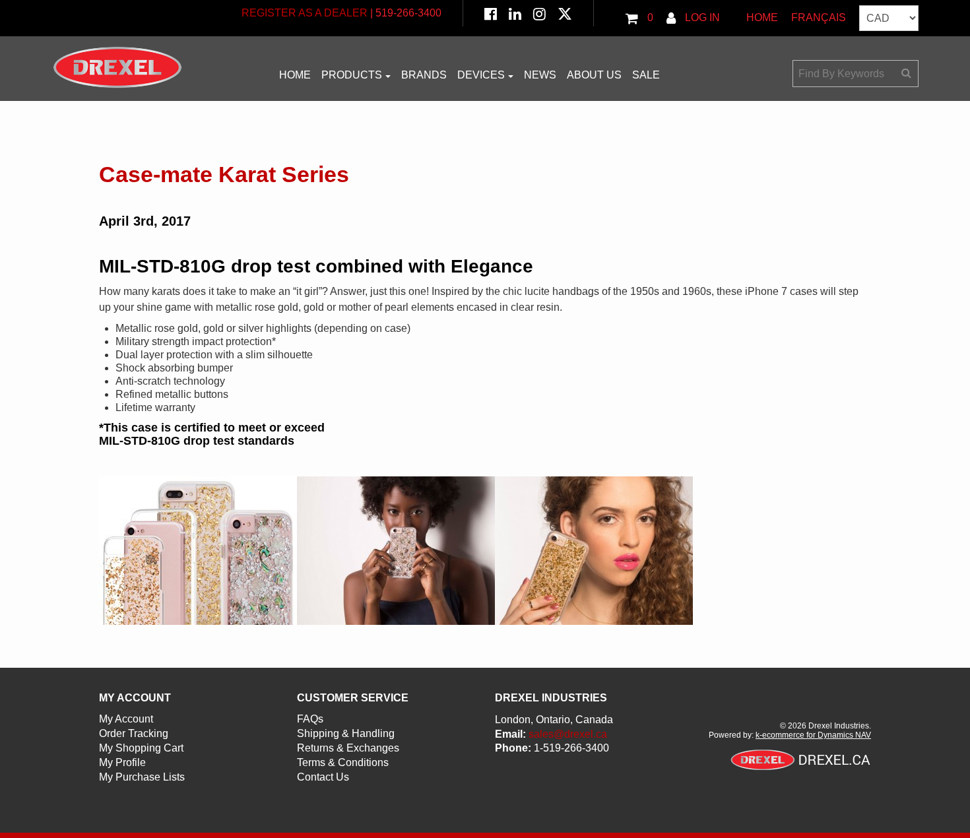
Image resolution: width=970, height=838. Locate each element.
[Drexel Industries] (117, 67)
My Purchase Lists (142, 777)
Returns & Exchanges (348, 748)
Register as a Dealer (305, 12)
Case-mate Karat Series (224, 174)
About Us (594, 75)
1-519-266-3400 (571, 748)
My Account (126, 719)
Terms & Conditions (343, 762)
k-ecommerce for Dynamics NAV (813, 735)
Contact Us (323, 777)
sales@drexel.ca (568, 734)
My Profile (122, 762)
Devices (481, 75)
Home (762, 17)
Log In (701, 17)
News (540, 75)
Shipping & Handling (346, 733)
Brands (424, 75)
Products (351, 75)
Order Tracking (133, 733)
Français (818, 17)
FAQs (310, 719)
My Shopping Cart (141, 748)
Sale (646, 75)
